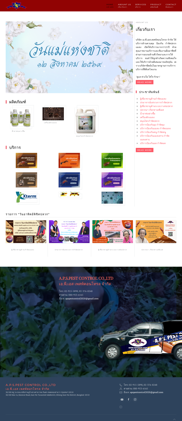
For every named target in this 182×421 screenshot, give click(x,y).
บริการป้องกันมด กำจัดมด (153, 143)
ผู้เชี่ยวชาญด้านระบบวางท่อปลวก (156, 106)
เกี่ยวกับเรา (145, 29)
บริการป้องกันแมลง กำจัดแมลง (155, 128)
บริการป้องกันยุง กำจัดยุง (152, 124)
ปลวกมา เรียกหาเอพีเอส (152, 109)
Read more (144, 82)
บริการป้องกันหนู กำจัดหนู (153, 132)
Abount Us (142, 22)
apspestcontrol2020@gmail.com (82, 298)
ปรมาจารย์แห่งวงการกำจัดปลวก (156, 102)
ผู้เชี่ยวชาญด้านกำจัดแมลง (153, 98)
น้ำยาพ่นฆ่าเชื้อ (147, 113)
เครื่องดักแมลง (147, 117)
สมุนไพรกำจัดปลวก (150, 121)
